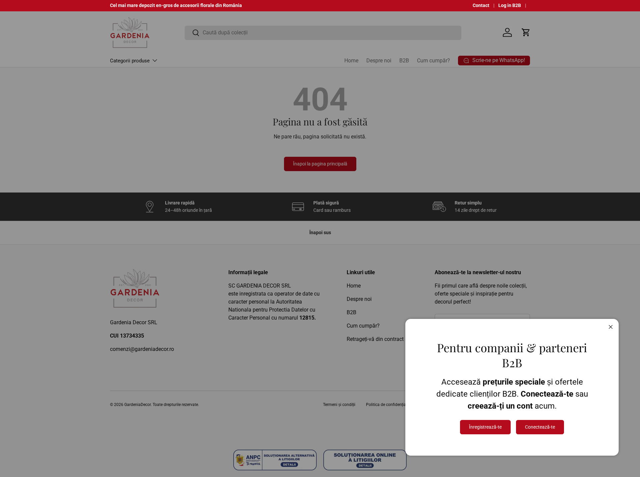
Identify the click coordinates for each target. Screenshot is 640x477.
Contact (481, 5)
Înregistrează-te (485, 427)
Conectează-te (540, 427)
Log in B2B (509, 5)
